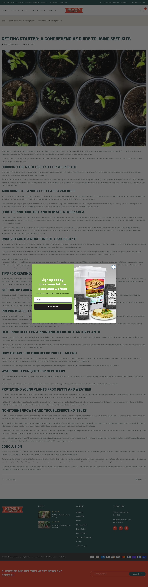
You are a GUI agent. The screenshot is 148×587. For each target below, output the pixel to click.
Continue (53, 306)
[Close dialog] (113, 267)
